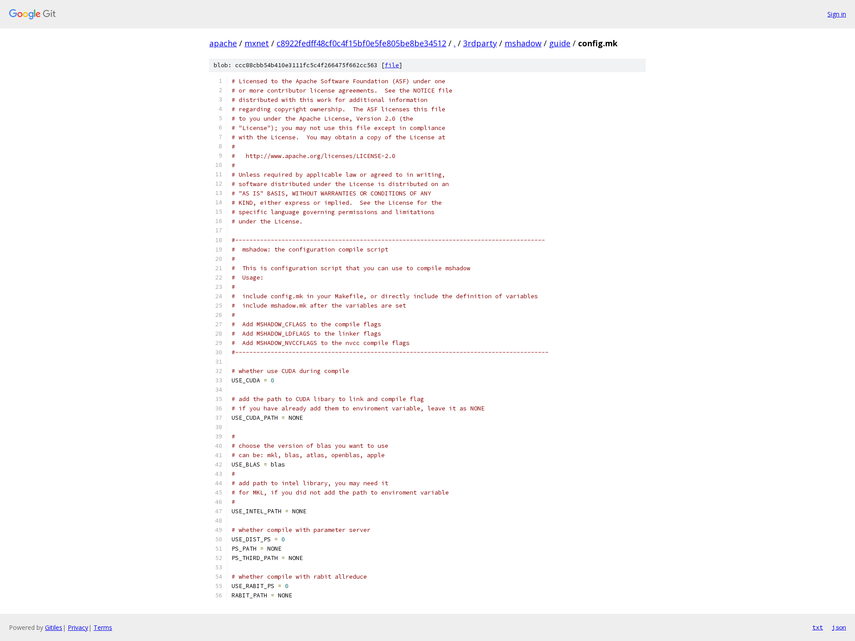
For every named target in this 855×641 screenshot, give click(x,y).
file (392, 65)
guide (559, 43)
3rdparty (480, 43)
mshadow (523, 43)
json (839, 627)
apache (223, 43)
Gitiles (53, 627)
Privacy (78, 627)
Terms (103, 627)
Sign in (836, 14)
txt (817, 627)
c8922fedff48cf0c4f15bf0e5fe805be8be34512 (361, 43)
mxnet (256, 43)
